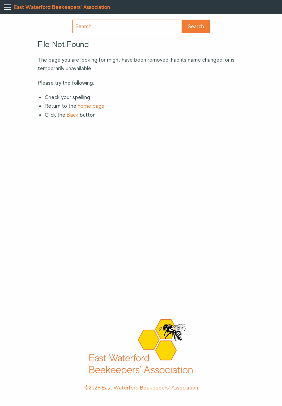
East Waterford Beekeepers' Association (62, 7)
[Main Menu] (7, 7)
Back (72, 115)
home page (91, 106)
